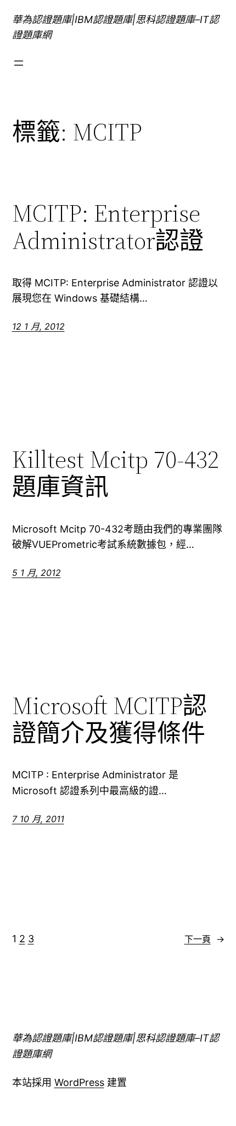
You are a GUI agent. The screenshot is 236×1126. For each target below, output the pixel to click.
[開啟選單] (18, 63)
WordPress (79, 1082)
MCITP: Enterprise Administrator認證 (108, 227)
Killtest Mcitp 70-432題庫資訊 (115, 473)
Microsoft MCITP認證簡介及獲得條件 (109, 720)
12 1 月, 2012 (38, 326)
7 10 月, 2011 (38, 818)
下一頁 (204, 938)
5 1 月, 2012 (36, 572)
